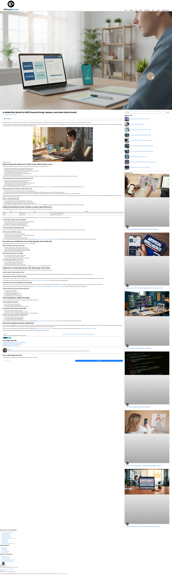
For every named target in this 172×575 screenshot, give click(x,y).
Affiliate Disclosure (165, 10)
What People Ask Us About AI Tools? (8, 560)
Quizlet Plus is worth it (47, 186)
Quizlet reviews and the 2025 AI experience (44, 328)
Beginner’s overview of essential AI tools (54, 286)
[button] (121, 118)
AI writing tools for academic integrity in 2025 (45, 320)
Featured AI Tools (5, 552)
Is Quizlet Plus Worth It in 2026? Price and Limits (12, 344)
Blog (136, 10)
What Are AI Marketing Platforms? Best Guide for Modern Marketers (142, 229)
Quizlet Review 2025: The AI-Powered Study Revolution (47, 239)
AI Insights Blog (4, 548)
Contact (158, 10)
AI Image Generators (5, 534)
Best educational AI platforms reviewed (88, 328)
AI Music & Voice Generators (7, 537)
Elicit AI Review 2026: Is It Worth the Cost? (11, 345)
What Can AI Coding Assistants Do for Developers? (138, 407)
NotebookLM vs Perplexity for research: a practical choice (14, 342)
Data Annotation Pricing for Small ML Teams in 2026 (138, 348)
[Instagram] (5, 570)
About (153, 10)
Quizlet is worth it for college (36, 265)
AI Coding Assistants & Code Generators (9, 538)
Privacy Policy (2, 569)
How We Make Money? (6, 558)
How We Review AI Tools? (6, 557)
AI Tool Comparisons (5, 551)
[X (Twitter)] (4, 570)
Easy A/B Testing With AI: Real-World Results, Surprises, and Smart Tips (143, 526)
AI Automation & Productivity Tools (8, 543)
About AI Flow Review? (6, 556)
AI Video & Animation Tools (6, 535)
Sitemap (12, 569)
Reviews (140, 10)
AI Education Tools (5, 539)
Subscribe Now (99, 360)
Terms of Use (7, 569)
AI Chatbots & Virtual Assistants (7, 532)
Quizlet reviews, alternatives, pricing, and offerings (39, 280)
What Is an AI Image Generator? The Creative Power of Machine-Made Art (144, 465)
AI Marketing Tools (5, 541)
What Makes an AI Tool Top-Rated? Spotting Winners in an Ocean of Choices (144, 288)
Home (126, 10)
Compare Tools (147, 10)
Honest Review (4, 549)
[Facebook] (3, 570)
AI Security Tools (5, 542)
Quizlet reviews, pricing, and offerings (35, 204)
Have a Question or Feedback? (7, 561)
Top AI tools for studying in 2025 (39, 286)
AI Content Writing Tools (6, 533)
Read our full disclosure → (63, 573)
